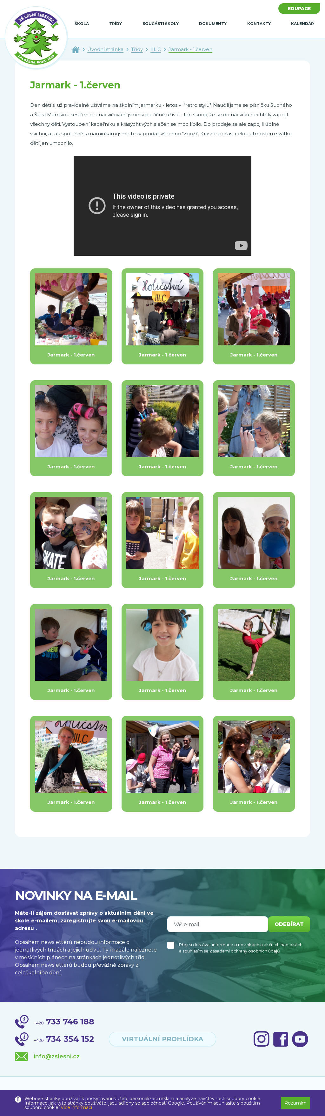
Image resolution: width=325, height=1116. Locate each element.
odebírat (289, 924)
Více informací (76, 1107)
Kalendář (302, 23)
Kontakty (259, 23)
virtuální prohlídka (162, 1039)
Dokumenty (213, 23)
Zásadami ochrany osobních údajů (244, 950)
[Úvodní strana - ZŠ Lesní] (75, 49)
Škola (82, 23)
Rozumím (295, 1103)
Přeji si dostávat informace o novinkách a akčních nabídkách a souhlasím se (240, 947)
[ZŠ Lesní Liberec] (36, 38)
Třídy (115, 23)
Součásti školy (161, 23)
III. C (155, 49)
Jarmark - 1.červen (190, 49)
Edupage (299, 8)
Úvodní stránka (105, 49)
